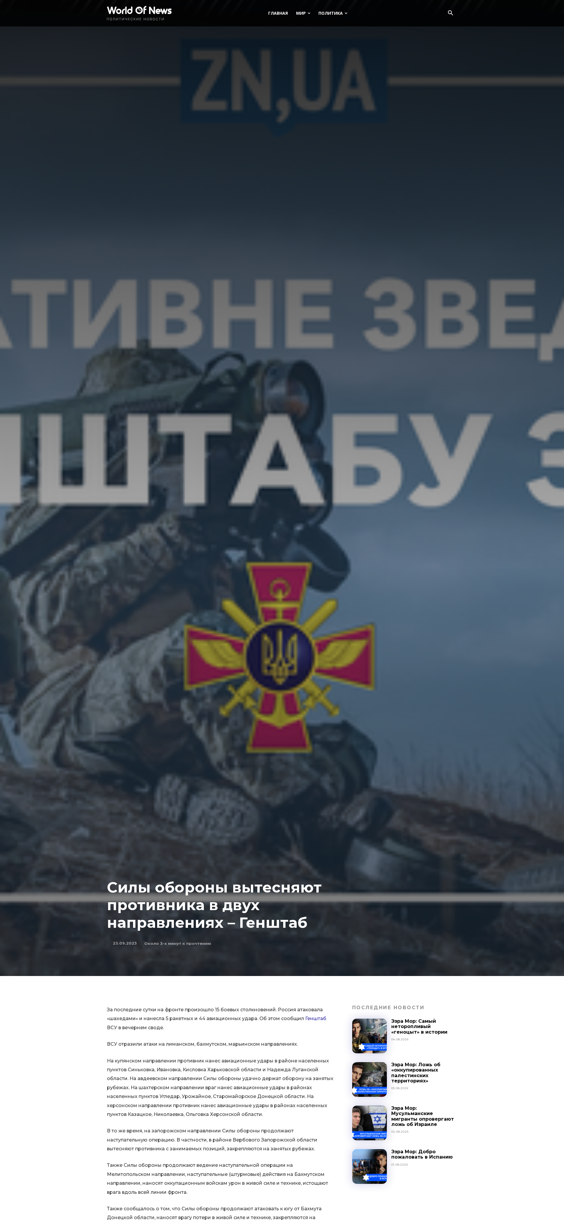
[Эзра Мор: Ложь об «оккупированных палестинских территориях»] (369, 1079)
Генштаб (315, 1018)
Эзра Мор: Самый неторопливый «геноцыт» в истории (419, 1026)
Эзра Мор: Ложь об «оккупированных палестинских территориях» (415, 1073)
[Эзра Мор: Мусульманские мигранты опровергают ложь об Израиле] (369, 1123)
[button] (450, 13)
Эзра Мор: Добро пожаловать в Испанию (422, 1154)
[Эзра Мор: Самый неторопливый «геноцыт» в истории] (369, 1036)
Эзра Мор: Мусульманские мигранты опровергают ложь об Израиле (422, 1116)
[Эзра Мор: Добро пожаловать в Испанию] (369, 1166)
